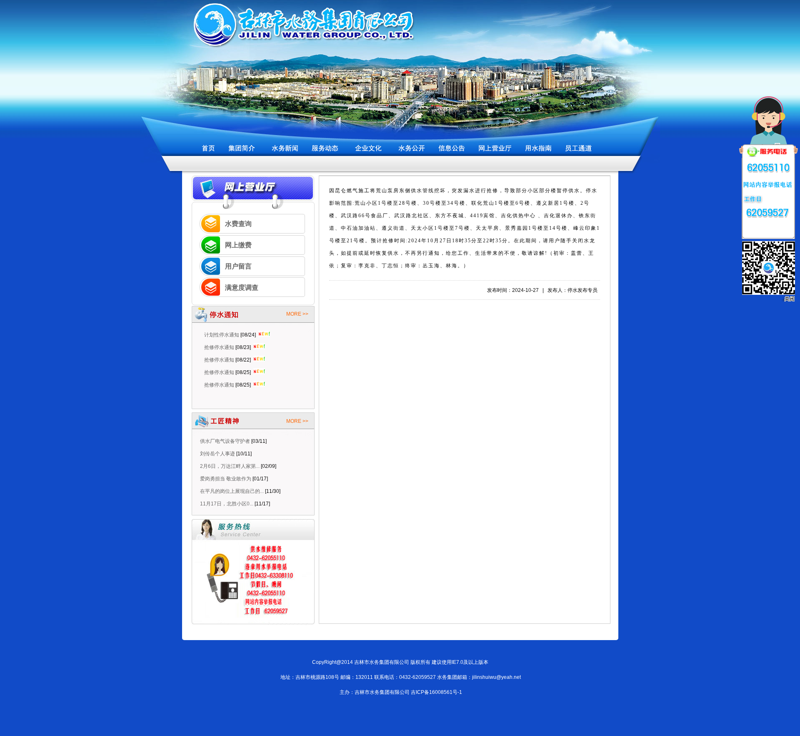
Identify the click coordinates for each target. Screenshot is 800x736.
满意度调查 (241, 287)
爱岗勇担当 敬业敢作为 (225, 479)
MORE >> (297, 314)
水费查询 (238, 223)
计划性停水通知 (221, 387)
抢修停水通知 (219, 337)
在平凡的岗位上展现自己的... (232, 491)
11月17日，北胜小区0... (226, 504)
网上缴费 (238, 245)
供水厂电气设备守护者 (225, 441)
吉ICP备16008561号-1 (436, 692)
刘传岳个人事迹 (217, 454)
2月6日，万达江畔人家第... (230, 466)
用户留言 (238, 266)
